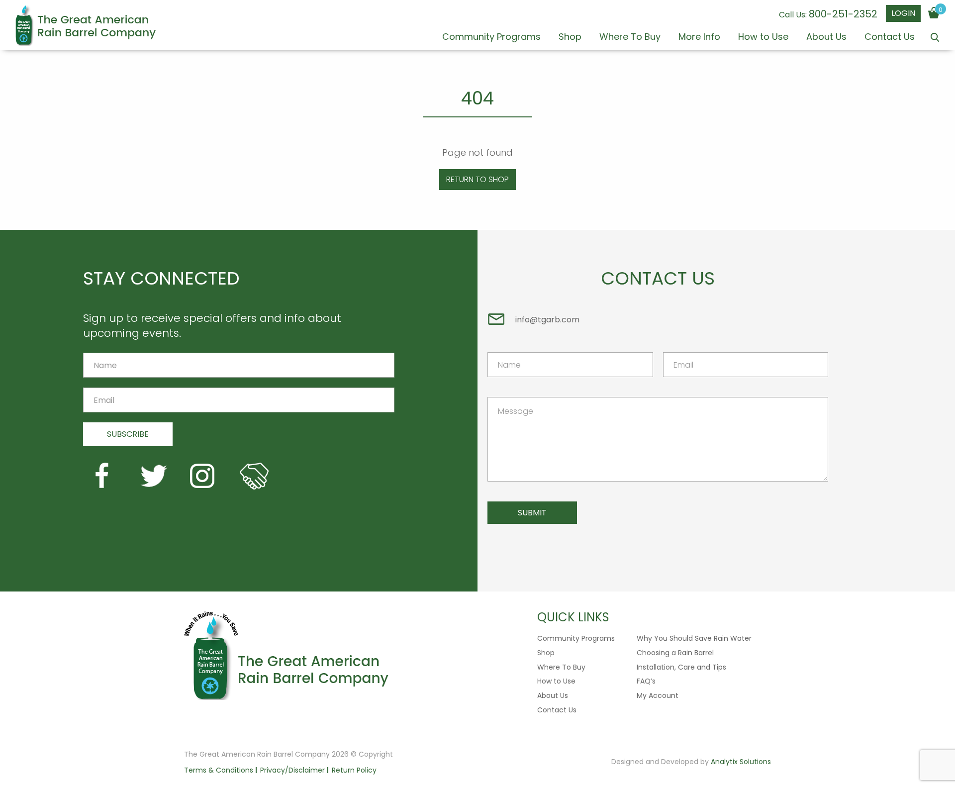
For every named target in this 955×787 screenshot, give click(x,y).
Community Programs (491, 37)
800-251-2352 (843, 14)
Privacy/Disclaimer (292, 770)
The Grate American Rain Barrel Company (85, 25)
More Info (699, 37)
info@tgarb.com (547, 320)
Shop (570, 37)
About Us (826, 37)
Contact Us (889, 37)
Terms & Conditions (218, 770)
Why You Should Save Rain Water (694, 638)
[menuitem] (491, 41)
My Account (657, 695)
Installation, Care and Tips (681, 667)
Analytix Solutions (741, 761)
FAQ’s (646, 681)
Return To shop (477, 179)
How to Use (763, 37)
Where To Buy (630, 37)
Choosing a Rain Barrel (675, 652)
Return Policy (354, 770)
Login (903, 13)
